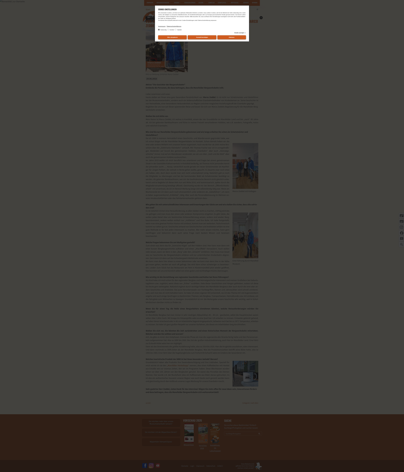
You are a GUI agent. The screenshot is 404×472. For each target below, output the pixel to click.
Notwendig (163, 30)
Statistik (179, 30)
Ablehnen (231, 37)
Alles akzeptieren (172, 37)
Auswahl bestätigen (202, 37)
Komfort (171, 30)
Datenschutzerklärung (174, 26)
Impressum (162, 26)
